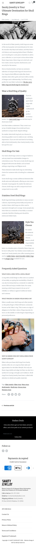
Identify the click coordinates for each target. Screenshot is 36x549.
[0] (32, 3)
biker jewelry (5, 19)
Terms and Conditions (9, 530)
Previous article (9, 405)
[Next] (33, 468)
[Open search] (30, 3)
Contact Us (5, 514)
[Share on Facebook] (8, 394)
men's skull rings (14, 119)
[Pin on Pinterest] (12, 394)
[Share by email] (19, 394)
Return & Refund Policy (9, 525)
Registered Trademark (9, 536)
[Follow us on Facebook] (3, 450)
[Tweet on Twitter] (15, 394)
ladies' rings (30, 256)
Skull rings (14, 387)
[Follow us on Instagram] (6, 450)
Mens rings (25, 384)
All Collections (6, 509)
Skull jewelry (6, 387)
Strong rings (22, 387)
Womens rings (6, 390)
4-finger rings (9, 259)
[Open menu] (3, 3)
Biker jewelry (9, 384)
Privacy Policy (6, 520)
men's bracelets (21, 256)
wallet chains (11, 256)
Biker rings (17, 384)
